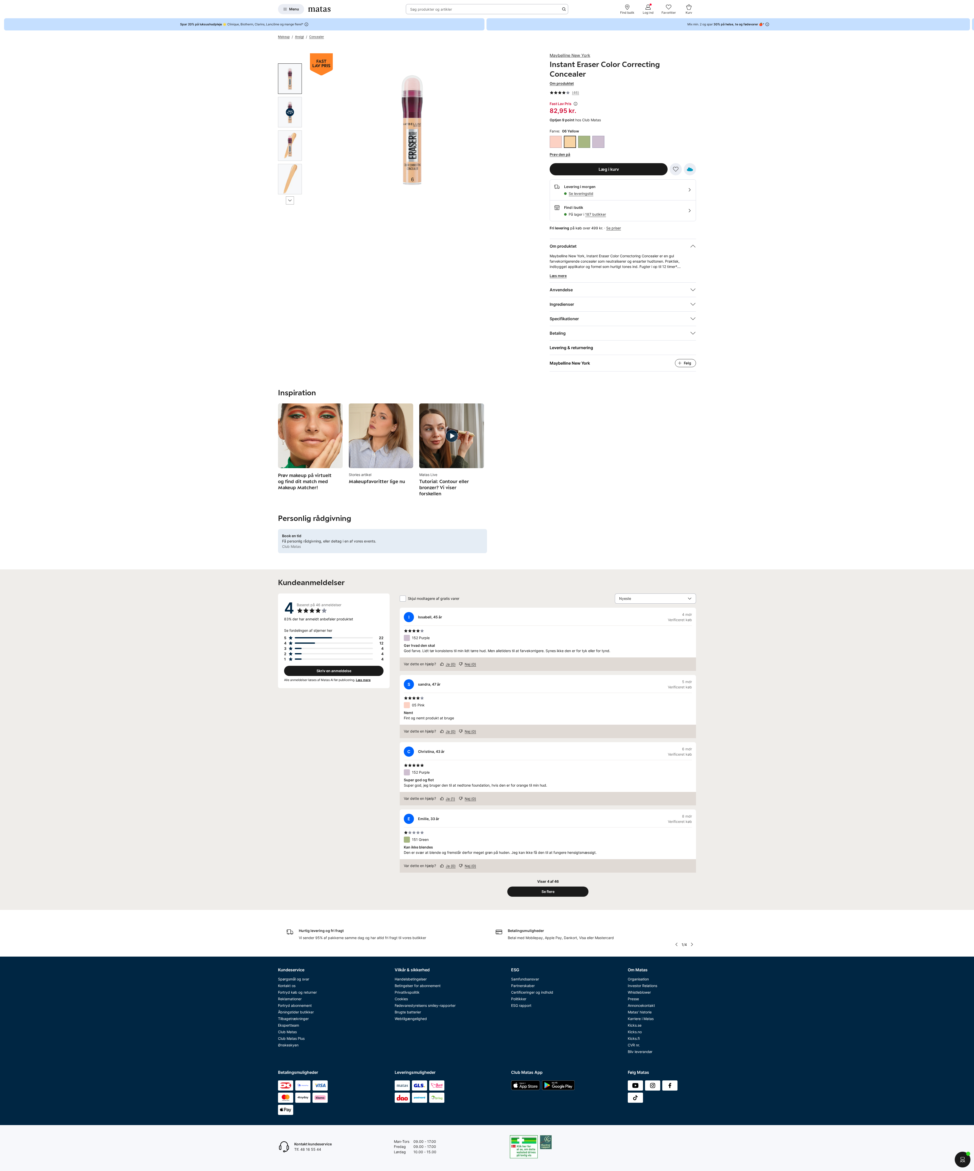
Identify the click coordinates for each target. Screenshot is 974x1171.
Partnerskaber (523, 985)
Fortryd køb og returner (297, 992)
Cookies (401, 999)
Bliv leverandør (640, 1051)
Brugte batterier (408, 1012)
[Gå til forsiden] (319, 9)
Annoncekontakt (641, 1005)
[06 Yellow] (570, 142)
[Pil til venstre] (676, 944)
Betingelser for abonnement (418, 985)
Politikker (518, 999)
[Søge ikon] (564, 9)
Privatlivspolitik (407, 992)
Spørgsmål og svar (293, 979)
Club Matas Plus (291, 1038)
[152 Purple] (598, 142)
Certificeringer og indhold (532, 992)
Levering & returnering (571, 347)
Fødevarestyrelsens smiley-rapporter (425, 1005)
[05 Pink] (556, 142)
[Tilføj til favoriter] (676, 169)
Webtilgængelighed (411, 1018)
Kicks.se (634, 1025)
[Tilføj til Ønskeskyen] (690, 169)
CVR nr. (634, 1045)
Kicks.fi (634, 1038)
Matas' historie (640, 1012)
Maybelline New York (570, 55)
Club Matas (287, 1032)
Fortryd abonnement (295, 1005)
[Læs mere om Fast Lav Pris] (575, 104)
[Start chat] (962, 1159)
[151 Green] (584, 142)
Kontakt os (286, 985)
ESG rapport (521, 1005)
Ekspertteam (288, 1025)
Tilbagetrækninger (293, 1018)
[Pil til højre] (970, 24)
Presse (633, 999)
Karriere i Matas (641, 1018)
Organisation (638, 979)
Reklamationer (290, 999)
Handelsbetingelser (411, 979)
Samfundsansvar (525, 979)
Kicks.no (635, 1032)
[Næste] (290, 200)
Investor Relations (642, 985)
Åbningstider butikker (296, 1012)
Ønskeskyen (288, 1045)
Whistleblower (639, 992)
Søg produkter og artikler (431, 9)
